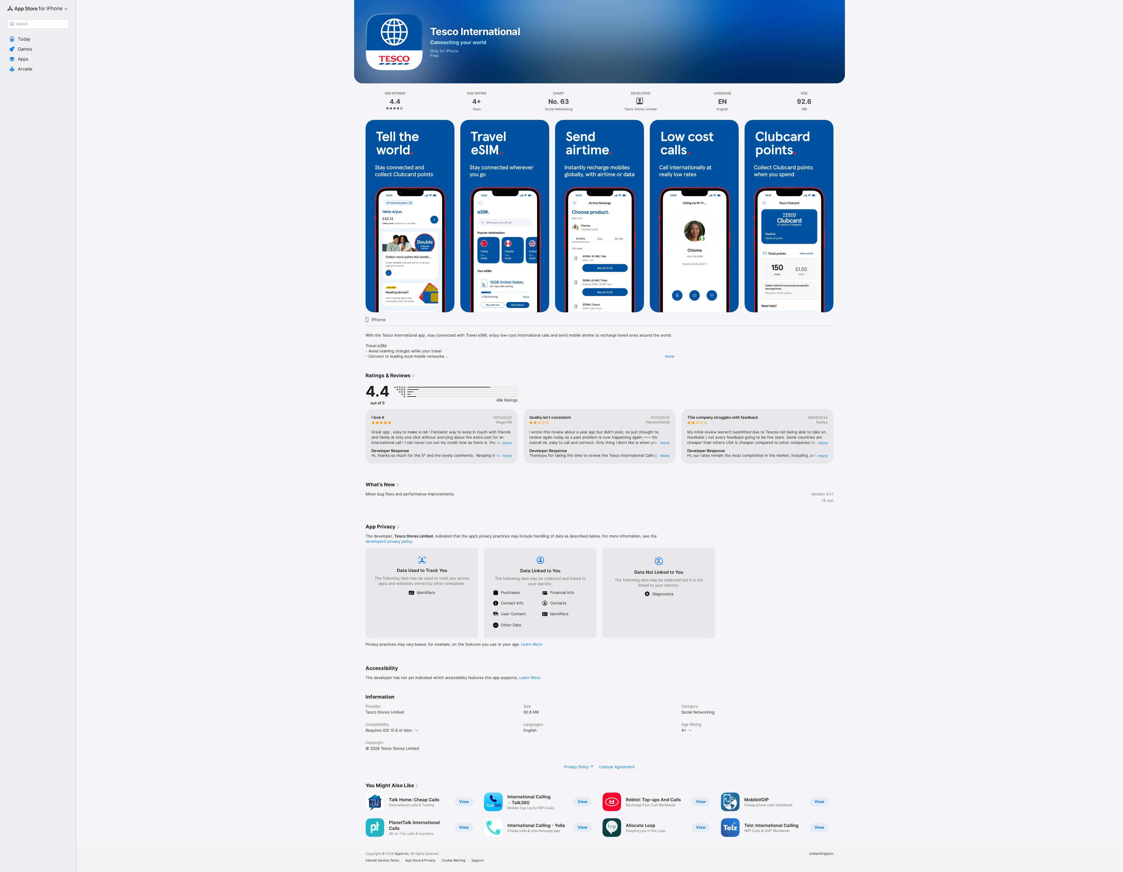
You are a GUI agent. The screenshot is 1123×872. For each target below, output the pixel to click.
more (669, 356)
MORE (507, 442)
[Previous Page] (360, 216)
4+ (683, 730)
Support (477, 860)
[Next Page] (839, 216)
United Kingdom (821, 853)
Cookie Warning (453, 860)
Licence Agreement (617, 766)
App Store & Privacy (420, 860)
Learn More (531, 644)
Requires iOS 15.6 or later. (389, 730)
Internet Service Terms (382, 860)
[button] (38, 39)
